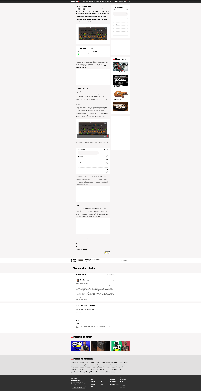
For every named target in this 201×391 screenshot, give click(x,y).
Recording (91, 1)
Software (116, 1)
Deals (125, 1)
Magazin (121, 1)
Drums (97, 1)
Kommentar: (78, 312)
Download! (85, 249)
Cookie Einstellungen (114, 384)
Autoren (112, 383)
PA (105, 1)
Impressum (112, 379)
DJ (94, 1)
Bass (87, 1)
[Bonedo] (75, 1)
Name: (77, 320)
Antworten (78, 299)
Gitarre (83, 1)
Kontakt (112, 378)
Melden (82, 299)
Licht (108, 1)
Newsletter (77, 387)
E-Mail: (77, 323)
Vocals (111, 1)
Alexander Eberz (91, 8)
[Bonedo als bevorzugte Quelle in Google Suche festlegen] (84, 9)
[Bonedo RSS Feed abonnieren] (129, 1)
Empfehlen (86, 299)
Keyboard (102, 1)
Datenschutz (113, 381)
